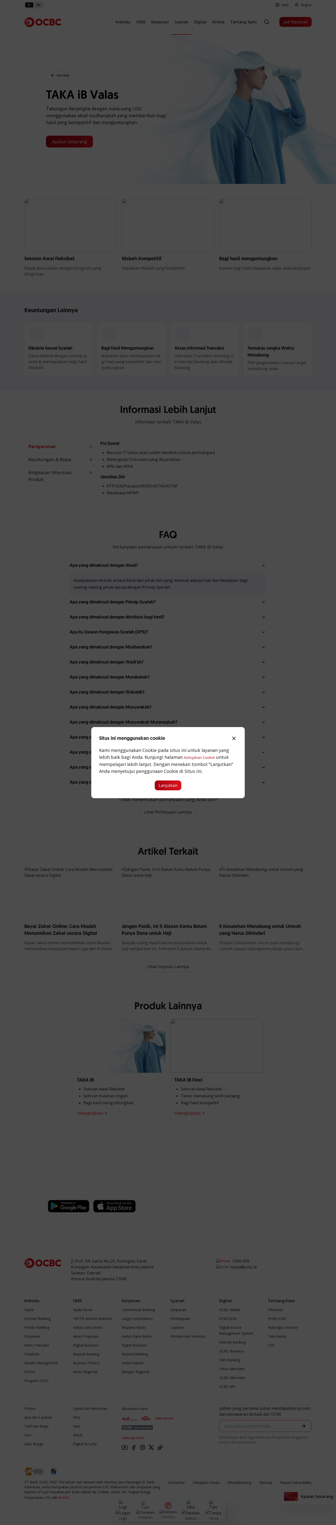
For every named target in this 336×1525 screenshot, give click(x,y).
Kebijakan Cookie (199, 757)
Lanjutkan (168, 785)
